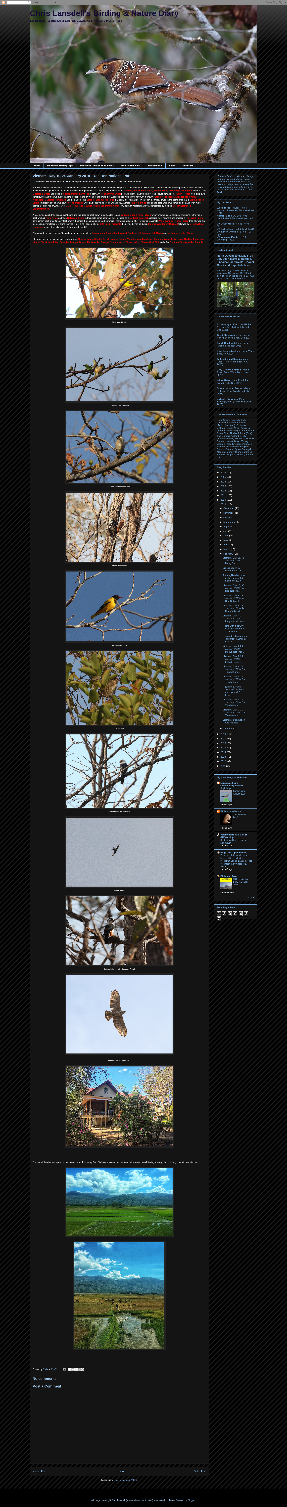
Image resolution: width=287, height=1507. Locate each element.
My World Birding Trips (60, 165)
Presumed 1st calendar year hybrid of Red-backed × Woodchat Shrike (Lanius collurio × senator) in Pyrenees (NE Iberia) (236, 861)
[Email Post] (63, 1369)
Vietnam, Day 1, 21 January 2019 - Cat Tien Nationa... (234, 712)
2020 (224, 499)
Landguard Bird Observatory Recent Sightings (231, 786)
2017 (224, 738)
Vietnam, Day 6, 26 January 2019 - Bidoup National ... (233, 649)
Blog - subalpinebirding (233, 852)
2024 (224, 481)
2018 (224, 734)
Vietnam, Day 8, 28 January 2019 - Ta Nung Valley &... (233, 608)
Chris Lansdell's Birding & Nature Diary (104, 13)
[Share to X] (76, 1369)
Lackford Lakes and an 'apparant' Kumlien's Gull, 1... (235, 639)
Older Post (200, 1471)
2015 (224, 747)
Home (37, 165)
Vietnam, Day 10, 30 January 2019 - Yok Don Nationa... (234, 588)
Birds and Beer (228, 876)
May (226, 540)
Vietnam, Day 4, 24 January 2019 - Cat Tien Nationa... (234, 669)
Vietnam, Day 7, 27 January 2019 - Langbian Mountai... (234, 618)
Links (172, 165)
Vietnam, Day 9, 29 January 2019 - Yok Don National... (234, 598)
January (228, 728)
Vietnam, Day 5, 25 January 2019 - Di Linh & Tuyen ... (233, 659)
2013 (224, 756)
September (229, 522)
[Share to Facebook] (79, 1369)
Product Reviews (130, 165)
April (226, 544)
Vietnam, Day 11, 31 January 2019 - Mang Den (233, 560)
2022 (224, 490)
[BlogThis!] (73, 1369)
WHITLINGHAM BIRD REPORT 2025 (240, 882)
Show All (251, 897)
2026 (224, 472)
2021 (224, 495)
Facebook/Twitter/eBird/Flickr (96, 165)
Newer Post (39, 1471)
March (227, 549)
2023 (224, 486)
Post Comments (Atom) (126, 1480)
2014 (224, 752)
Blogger (191, 1500)
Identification (154, 165)
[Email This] (70, 1369)
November (229, 512)
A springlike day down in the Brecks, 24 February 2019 (234, 578)
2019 (224, 504)
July (225, 531)
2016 (224, 743)
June (226, 535)
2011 (223, 766)
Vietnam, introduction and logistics (234, 721)
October (228, 517)
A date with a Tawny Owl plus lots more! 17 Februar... (234, 628)
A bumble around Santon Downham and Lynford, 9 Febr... (233, 690)
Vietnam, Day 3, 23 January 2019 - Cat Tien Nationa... (234, 679)
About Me (188, 165)
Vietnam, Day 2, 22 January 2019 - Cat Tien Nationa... (234, 702)
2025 (224, 477)
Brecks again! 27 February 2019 (232, 569)
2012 (224, 761)
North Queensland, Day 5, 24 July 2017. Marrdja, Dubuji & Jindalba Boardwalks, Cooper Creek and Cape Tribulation (235, 260)
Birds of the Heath (230, 811)
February (228, 553)
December (229, 508)
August (227, 526)
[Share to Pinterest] (82, 1369)
